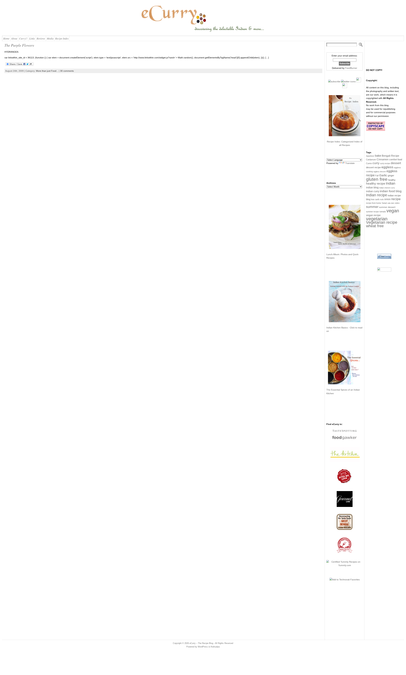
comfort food (395, 159)
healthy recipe (375, 183)
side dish (390, 203)
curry (376, 163)
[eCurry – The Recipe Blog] (203, 19)
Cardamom (371, 159)
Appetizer (370, 156)
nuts (382, 199)
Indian (390, 183)
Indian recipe (376, 195)
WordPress (203, 647)
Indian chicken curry (387, 188)
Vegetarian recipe (381, 222)
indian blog (372, 187)
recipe (396, 199)
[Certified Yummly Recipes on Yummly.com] (344, 565)
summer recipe (372, 212)
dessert (396, 163)
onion (387, 199)
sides (397, 203)
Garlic (383, 175)
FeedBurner (351, 68)
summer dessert (387, 207)
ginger (391, 175)
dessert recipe (373, 167)
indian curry (372, 191)
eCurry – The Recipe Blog (201, 643)
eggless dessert (379, 172)
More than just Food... (47, 71)
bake (378, 155)
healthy (392, 180)
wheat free (375, 226)
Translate (350, 163)
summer (372, 207)
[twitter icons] (348, 81)
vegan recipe (373, 215)
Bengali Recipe (390, 155)
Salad (384, 203)
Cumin (369, 163)
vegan (392, 210)
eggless (387, 167)
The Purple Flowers (19, 45)
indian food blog (391, 191)
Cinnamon (382, 159)
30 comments (67, 71)
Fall (377, 175)
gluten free (376, 179)
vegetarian (376, 218)
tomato (383, 212)
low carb (375, 199)
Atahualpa (215, 647)
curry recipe (385, 163)
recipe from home (373, 203)
